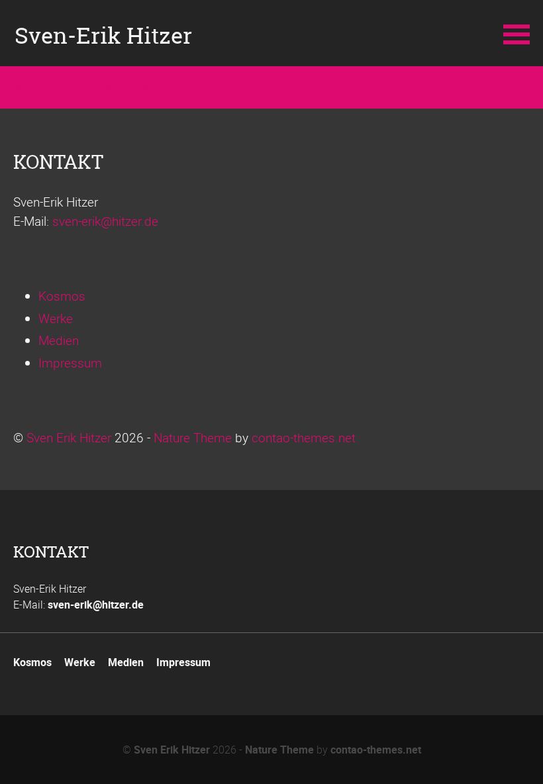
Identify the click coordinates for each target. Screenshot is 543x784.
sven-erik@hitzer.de (105, 221)
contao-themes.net (304, 437)
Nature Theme (193, 437)
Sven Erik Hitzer (68, 437)
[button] (516, 33)
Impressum (70, 362)
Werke (55, 318)
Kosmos (61, 296)
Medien (58, 340)
